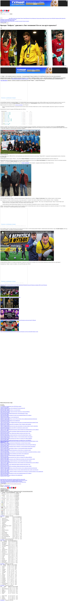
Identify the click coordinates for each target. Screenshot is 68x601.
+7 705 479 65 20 (7, 485)
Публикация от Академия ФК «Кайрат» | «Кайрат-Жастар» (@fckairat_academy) (14, 225)
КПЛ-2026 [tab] (2, 491)
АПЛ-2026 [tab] (6, 491)
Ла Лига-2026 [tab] (11, 491)
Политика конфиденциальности (15, 483)
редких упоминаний (25, 162)
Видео (19, 479)
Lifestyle (62, 18)
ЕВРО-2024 (15, 481)
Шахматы (27, 18)
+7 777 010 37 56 (6, 12)
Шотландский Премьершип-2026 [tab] (27, 491)
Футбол (14, 18)
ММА (12, 18)
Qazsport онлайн (3, 482)
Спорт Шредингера (3, 80)
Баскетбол (10, 479)
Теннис (22, 18)
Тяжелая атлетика (24, 480)
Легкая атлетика (39, 18)
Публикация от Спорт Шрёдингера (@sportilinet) (14, 99)
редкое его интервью (19, 104)
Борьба (19, 18)
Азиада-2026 (14, 19)
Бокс (9, 18)
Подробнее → (2, 539)
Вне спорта (7, 479)
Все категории (19, 481)
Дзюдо (17, 18)
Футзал (30, 18)
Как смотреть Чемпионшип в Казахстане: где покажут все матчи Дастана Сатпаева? (14, 21)
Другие (50, 18)
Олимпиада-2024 (18, 480)
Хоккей (24, 18)
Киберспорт (34, 18)
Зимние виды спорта (45, 18)
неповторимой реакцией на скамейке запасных (20, 78)
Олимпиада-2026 (58, 18)
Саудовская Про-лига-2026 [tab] (18, 491)
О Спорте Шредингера (8, 19)
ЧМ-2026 (53, 18)
